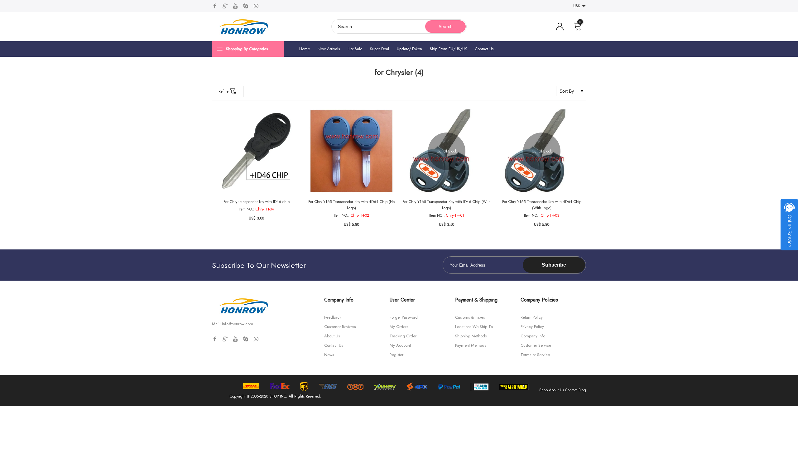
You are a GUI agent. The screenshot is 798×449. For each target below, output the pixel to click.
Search (446, 26)
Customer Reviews (340, 327)
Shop (543, 390)
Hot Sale (355, 49)
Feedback (332, 317)
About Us (332, 336)
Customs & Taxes (470, 317)
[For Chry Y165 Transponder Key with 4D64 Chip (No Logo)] (351, 151)
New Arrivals (329, 49)
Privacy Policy (532, 327)
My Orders (399, 327)
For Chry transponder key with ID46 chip (257, 202)
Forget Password (404, 317)
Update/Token (409, 49)
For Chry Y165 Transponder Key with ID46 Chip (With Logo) (446, 205)
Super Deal (379, 49)
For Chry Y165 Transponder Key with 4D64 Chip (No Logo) (351, 205)
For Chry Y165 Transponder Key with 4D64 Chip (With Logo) (541, 205)
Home (304, 49)
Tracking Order (403, 336)
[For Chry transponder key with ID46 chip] (256, 151)
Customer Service (536, 345)
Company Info (533, 336)
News (329, 355)
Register (396, 355)
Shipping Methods (471, 336)
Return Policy (532, 317)
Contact (571, 390)
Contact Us (484, 49)
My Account (400, 345)
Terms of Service (535, 355)
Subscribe (554, 265)
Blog (582, 390)
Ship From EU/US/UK (448, 49)
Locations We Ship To (474, 327)
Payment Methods (470, 345)
